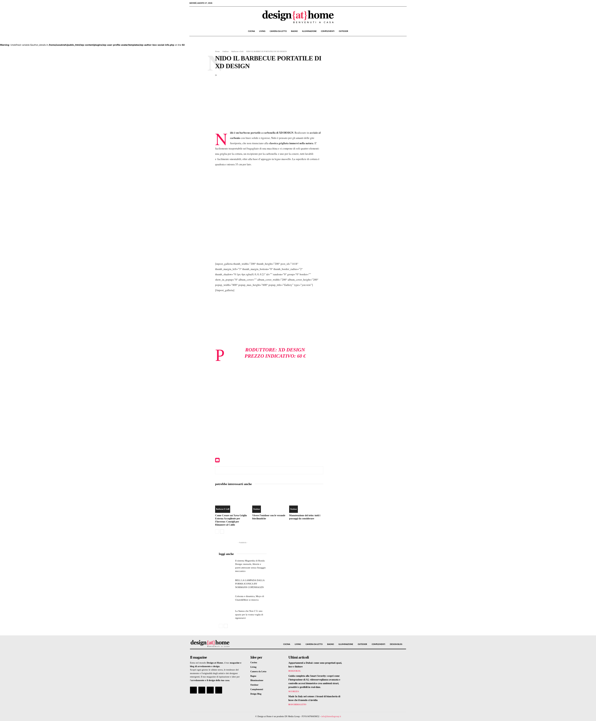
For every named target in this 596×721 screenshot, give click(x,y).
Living (262, 31)
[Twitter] (399, 3)
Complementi (327, 31)
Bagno (294, 31)
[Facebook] (389, 3)
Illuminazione (309, 31)
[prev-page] (217, 531)
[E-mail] (217, 461)
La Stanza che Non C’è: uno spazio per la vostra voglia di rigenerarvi (249, 614)
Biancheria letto (297, 704)
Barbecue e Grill (237, 51)
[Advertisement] (269, 106)
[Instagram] (394, 3)
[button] (403, 31)
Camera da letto (278, 31)
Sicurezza (293, 691)
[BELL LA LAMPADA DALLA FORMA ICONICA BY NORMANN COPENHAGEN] (226, 584)
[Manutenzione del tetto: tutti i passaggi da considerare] (306, 501)
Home (217, 51)
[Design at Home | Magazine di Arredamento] (298, 16)
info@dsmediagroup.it (331, 716)
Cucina (251, 31)
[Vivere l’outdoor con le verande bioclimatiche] (269, 501)
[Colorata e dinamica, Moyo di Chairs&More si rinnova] (226, 600)
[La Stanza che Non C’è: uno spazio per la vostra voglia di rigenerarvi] (226, 614)
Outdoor (343, 31)
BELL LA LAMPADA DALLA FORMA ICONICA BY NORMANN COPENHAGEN (250, 583)
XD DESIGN (291, 349)
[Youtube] (404, 3)
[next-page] (222, 531)
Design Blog (294, 671)
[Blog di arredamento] (215, 643)
